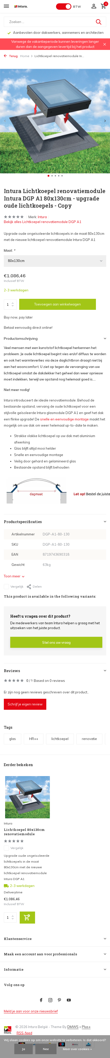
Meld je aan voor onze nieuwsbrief (31, 1011)
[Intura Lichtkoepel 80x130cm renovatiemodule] (27, 797)
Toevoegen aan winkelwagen (57, 304)
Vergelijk (16, 586)
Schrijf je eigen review (25, 704)
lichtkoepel (60, 739)
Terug (13, 56)
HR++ (33, 739)
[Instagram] (50, 1000)
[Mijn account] (93, 6)
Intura (42, 217)
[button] (48, 176)
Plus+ (86, 1027)
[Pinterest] (60, 1000)
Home (24, 56)
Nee (46, 1049)
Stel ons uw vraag (56, 642)
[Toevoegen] (27, 918)
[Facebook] (41, 1000)
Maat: (9, 250)
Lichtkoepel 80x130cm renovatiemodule (24, 832)
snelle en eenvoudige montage (64, 419)
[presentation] (5, 121)
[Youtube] (69, 1000)
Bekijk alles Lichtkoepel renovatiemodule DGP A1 (42, 222)
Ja (23, 1049)
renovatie (89, 739)
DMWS (73, 1027)
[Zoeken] (99, 21)
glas (12, 739)
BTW (77, 6)
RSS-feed (24, 1033)
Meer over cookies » (77, 1049)
